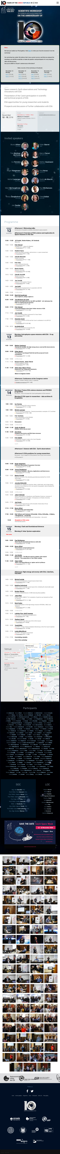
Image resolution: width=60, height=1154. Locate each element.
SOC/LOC (40, 1095)
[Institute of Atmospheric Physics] (46, 1119)
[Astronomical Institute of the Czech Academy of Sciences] (31, 1119)
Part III (20, 78)
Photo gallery (45, 1095)
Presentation (19, 248)
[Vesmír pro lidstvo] (15, 1119)
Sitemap (2, 1152)
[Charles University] (11, 1130)
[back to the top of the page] (30, 1106)
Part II (7, 76)
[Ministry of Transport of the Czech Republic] (38, 1141)
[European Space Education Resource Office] (22, 1141)
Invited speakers (18, 1095)
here (29, 50)
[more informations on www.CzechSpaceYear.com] (30, 848)
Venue (30, 1095)
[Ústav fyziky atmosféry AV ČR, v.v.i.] (22, 1078)
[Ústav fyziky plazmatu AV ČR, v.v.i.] (38, 1078)
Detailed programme (21, 382)
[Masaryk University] (23, 1130)
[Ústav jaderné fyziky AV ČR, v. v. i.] (53, 1078)
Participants (34, 1095)
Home (13, 1095)
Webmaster (7, 1152)
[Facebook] (27, 1091)
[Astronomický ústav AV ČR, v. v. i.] (7, 1078)
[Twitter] (32, 1091)
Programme (25, 1095)
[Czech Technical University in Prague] (48, 1130)
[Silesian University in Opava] (35, 1130)
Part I (7, 74)
